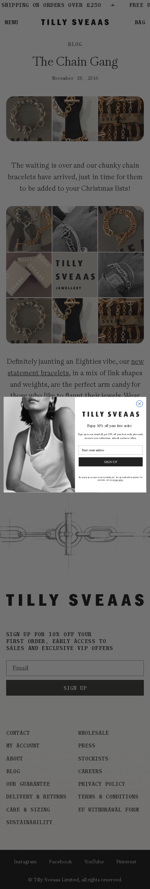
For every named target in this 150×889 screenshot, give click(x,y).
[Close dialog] (139, 403)
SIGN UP (110, 461)
